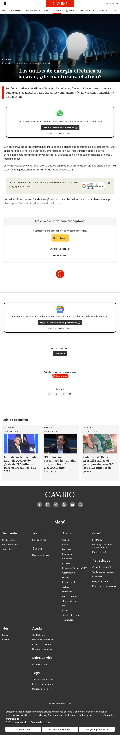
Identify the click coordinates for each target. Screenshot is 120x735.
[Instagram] (47, 504)
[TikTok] (55, 504)
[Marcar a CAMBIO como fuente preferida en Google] (93, 186)
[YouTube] (72, 504)
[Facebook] (39, 504)
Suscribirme (60, 238)
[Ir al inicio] (60, 3)
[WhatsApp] (80, 504)
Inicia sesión (60, 255)
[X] (64, 504)
